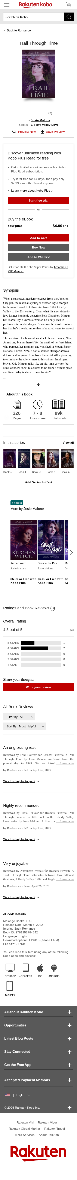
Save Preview (55, 131)
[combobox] (19, 716)
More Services (24, 1134)
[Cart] (68, 4)
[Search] (69, 17)
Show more (65, 763)
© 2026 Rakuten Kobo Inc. (22, 1107)
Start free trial (38, 200)
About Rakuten (49, 1134)
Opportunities (15, 1025)
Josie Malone (40, 120)
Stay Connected (17, 1051)
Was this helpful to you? (19, 781)
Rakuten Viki (25, 1122)
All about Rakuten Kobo (23, 1012)
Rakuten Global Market (24, 1128)
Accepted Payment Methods (27, 1080)
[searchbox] (38, 17)
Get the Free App (17, 1065)
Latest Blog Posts (18, 1038)
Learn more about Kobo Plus (30, 190)
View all (68, 442)
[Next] (71, 552)
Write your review (38, 687)
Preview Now (27, 131)
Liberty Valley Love (45, 124)
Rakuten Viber (47, 1122)
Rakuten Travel (54, 1128)
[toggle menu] (6, 4)
